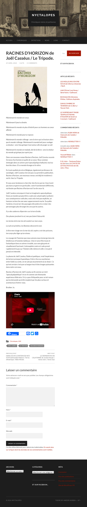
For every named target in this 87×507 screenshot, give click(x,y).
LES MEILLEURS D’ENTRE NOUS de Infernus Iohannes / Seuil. (70, 83)
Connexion (62, 472)
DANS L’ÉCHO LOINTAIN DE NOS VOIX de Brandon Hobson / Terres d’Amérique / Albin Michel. (18, 357)
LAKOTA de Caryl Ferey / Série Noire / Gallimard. (69, 91)
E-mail (9, 420)
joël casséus (12, 346)
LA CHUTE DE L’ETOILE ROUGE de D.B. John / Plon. (70, 165)
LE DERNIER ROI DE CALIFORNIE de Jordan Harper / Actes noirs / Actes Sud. (43, 357)
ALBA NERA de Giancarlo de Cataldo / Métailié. (69, 135)
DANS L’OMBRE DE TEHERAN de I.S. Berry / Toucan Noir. (69, 105)
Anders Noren (70, 500)
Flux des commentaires (66, 481)
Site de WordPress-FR (66, 485)
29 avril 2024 (11, 63)
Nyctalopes (43, 15)
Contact (65, 40)
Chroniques (22, 40)
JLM (19, 341)
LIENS (56, 40)
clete (22, 63)
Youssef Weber (65, 155)
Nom (8, 410)
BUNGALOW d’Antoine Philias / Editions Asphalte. (70, 98)
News (47, 40)
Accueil (9, 40)
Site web (9, 431)
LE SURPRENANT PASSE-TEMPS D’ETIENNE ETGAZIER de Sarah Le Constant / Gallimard (69, 115)
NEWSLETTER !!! (74, 141)
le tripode (23, 346)
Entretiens (36, 40)
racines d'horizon (37, 346)
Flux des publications (66, 476)
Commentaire (11, 385)
